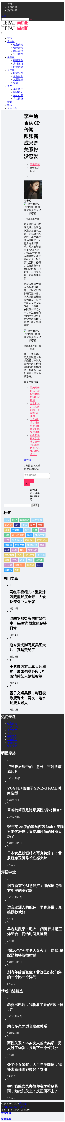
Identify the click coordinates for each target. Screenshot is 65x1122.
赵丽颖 (39, 560)
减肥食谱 (37, 520)
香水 (17, 570)
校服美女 (12, 742)
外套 (34, 530)
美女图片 (12, 730)
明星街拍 (32, 545)
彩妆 (29, 535)
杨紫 (14, 550)
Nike (7, 520)
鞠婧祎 (8, 570)
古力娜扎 (17, 530)
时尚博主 (29, 540)
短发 (7, 560)
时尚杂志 (42, 540)
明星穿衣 (35, 164)
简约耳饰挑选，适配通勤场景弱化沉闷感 (35, 394)
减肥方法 (24, 520)
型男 (27, 530)
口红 (7, 530)
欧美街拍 (32, 550)
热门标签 (12, 10)
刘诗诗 (8, 525)
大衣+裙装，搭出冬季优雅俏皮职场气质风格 (35, 425)
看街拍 (11, 41)
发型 (40, 525)
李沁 (42, 545)
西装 (30, 560)
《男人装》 (13, 726)
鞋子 (39, 565)
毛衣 (19, 555)
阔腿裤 (30, 565)
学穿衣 (11, 57)
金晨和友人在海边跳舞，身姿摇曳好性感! (35, 410)
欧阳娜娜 (9, 555)
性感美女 (40, 535)
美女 (9, 86)
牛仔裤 (41, 555)
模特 (22, 550)
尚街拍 (23, 1103)
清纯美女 (29, 555)
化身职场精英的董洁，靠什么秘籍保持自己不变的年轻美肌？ (35, 445)
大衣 (42, 530)
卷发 (32, 525)
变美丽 (11, 70)
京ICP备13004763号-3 (15, 1106)
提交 (27, 484)
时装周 (8, 545)
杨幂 (7, 550)
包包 (17, 525)
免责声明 (12, 7)
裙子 (22, 560)
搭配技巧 (17, 540)
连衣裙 (8, 565)
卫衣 (24, 525)
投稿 (9, 4)
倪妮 (14, 520)
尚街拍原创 (18, 535)
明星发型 (19, 545)
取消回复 (29, 481)
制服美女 (12, 736)
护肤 (7, 540)
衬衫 (14, 560)
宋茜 (7, 535)
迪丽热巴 (19, 565)
